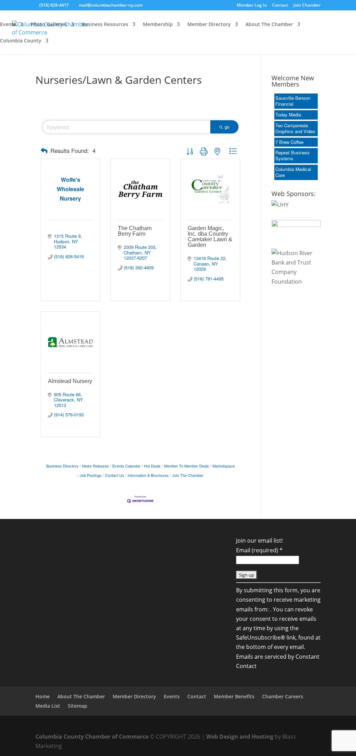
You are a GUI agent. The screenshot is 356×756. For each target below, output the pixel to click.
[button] (44, 151)
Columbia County (20, 41)
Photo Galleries (49, 24)
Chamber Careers (282, 696)
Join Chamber (307, 5)
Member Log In (252, 5)
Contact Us (114, 475)
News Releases (95, 466)
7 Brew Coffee (289, 142)
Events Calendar (126, 466)
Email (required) (259, 550)
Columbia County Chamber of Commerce (91, 736)
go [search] (227, 126)
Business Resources (105, 24)
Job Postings (91, 475)
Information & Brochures (148, 475)
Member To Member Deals (186, 466)
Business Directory (62, 466)
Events (8, 24)
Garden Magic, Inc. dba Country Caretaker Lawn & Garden (210, 236)
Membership (158, 24)
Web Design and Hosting (239, 736)
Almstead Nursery (70, 381)
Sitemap (77, 705)
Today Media (288, 114)
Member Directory (209, 24)
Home (42, 696)
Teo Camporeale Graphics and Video (295, 128)
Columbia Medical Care (293, 172)
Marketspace (223, 466)
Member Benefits (234, 696)
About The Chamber (269, 24)
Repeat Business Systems (292, 155)
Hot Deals (152, 466)
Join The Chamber (187, 475)
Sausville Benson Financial (292, 101)
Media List (47, 705)
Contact (280, 5)
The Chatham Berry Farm (135, 231)
